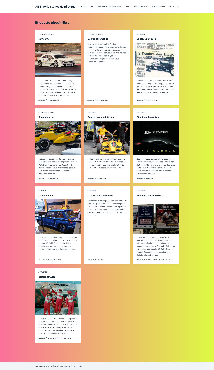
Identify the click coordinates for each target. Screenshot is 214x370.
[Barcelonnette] (58, 138)
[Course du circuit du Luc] (107, 138)
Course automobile (97, 39)
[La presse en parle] (156, 60)
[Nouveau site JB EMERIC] (156, 216)
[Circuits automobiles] (156, 138)
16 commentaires (65, 338)
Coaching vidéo (115, 6)
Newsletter (44, 39)
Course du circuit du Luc (100, 117)
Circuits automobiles (148, 117)
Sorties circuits (46, 277)
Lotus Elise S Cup (158, 6)
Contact (127, 6)
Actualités (141, 34)
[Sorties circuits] (58, 298)
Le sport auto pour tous (100, 195)
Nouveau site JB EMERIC (150, 195)
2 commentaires (165, 260)
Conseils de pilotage (46, 34)
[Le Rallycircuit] (58, 216)
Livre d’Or (143, 6)
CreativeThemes (75, 366)
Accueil (84, 6)
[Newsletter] (58, 60)
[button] (95, 6)
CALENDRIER (102, 6)
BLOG (91, 6)
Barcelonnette (46, 117)
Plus (170, 6)
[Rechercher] (178, 7)
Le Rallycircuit (46, 195)
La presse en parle (146, 39)
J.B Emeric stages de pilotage (55, 6)
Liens (135, 6)
